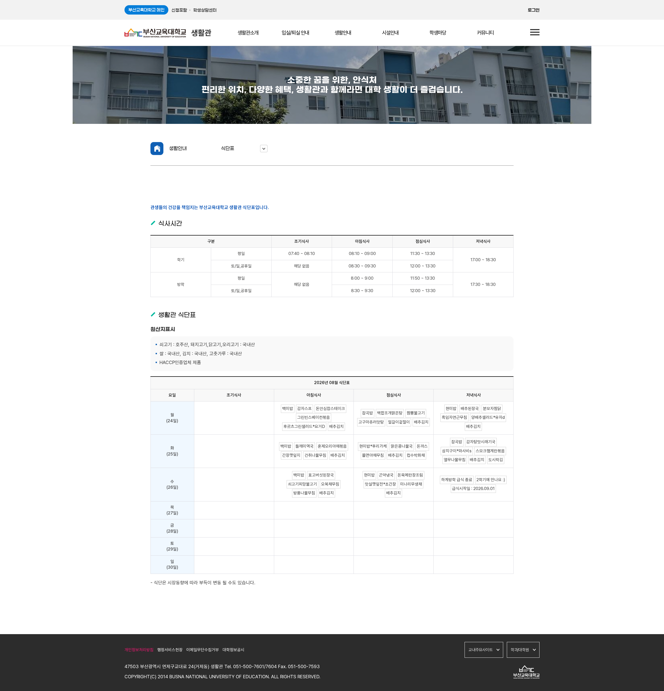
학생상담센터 (205, 10)
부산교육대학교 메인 (146, 10)
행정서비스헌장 (170, 649)
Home (156, 148)
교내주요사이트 (480, 649)
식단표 (227, 148)
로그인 (534, 10)
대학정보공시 (233, 649)
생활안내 (178, 148)
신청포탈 (179, 10)
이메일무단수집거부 (202, 649)
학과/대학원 (520, 649)
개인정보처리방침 (139, 649)
